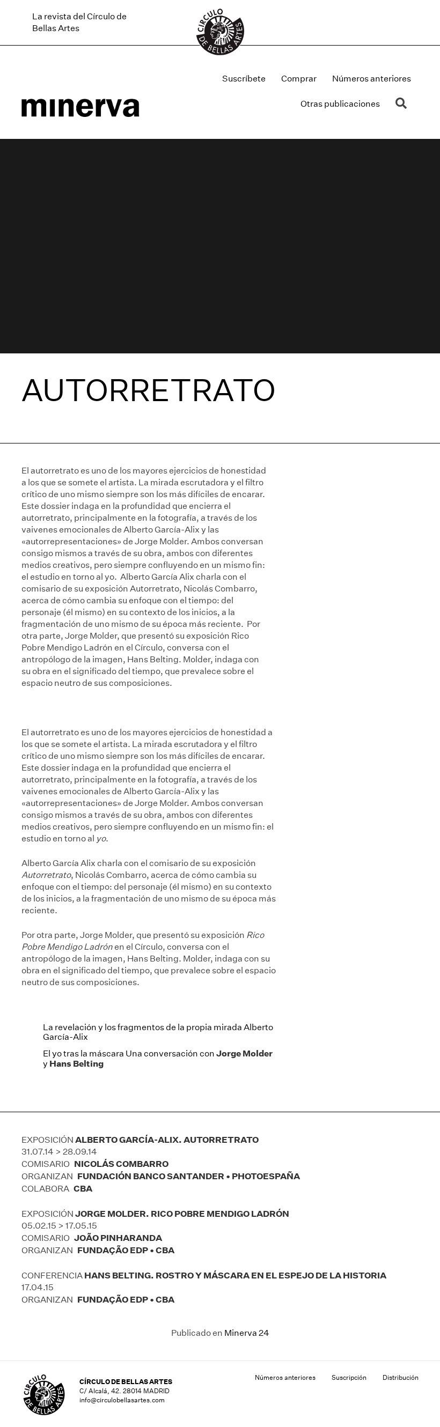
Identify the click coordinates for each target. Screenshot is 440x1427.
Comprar (299, 78)
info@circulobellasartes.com (122, 1399)
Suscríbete (244, 78)
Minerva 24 (246, 1333)
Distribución (401, 1377)
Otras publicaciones (340, 104)
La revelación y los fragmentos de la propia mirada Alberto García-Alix (158, 1032)
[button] (403, 104)
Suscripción (349, 1377)
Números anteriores (371, 78)
